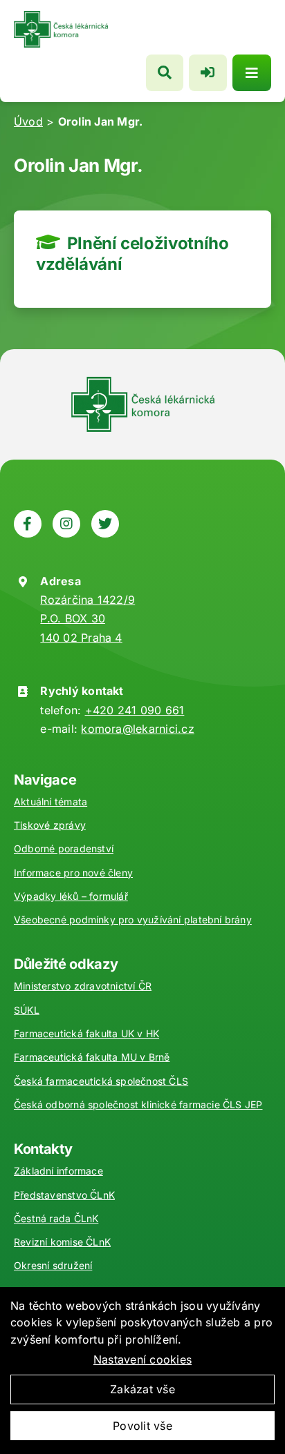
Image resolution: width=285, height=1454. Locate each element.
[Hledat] (164, 73)
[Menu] (251, 73)
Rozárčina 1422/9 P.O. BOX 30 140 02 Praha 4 (87, 618)
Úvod (28, 121)
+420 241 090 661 (135, 710)
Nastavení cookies (142, 1359)
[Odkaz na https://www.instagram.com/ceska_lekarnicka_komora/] (66, 524)
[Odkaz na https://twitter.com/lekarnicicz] (105, 524)
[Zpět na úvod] (61, 16)
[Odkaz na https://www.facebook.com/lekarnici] (28, 524)
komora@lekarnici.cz (137, 729)
